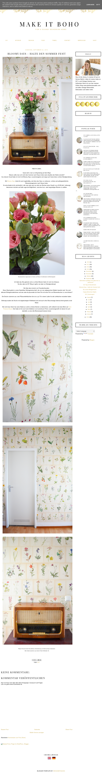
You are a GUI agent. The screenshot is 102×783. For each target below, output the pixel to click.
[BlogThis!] (35, 660)
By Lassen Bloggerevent (89, 289)
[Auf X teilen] (37, 660)
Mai (89, 304)
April (89, 307)
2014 (87, 317)
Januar (89, 314)
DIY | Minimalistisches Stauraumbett (90, 158)
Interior (18, 40)
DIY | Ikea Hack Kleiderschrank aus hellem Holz (89, 181)
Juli (89, 299)
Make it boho (50, 24)
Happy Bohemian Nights (89, 292)
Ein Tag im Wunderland (89, 285)
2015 (87, 269)
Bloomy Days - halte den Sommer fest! (89, 287)
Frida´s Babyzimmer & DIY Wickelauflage (91, 206)
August (89, 297)
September (89, 278)
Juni (89, 302)
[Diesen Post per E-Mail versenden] (33, 660)
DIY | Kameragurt (89, 294)
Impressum (81, 40)
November (89, 273)
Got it (98, 4)
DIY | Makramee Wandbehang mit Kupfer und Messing (90, 195)
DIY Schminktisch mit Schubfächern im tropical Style (91, 219)
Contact (67, 40)
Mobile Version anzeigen (37, 732)
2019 (88, 262)
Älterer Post (69, 729)
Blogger (92, 340)
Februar (89, 311)
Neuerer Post (5, 729)
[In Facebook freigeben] (39, 660)
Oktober (88, 276)
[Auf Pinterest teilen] (40, 660)
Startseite (37, 729)
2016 (87, 267)
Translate (90, 334)
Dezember (89, 271)
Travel (54, 40)
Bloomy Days (11, 181)
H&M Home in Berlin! (89, 229)
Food (43, 40)
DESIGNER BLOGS (59, 771)
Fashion (31, 40)
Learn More (90, 4)
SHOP (94, 40)
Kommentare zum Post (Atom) (17, 737)
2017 (87, 264)
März (89, 309)
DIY (7, 40)
